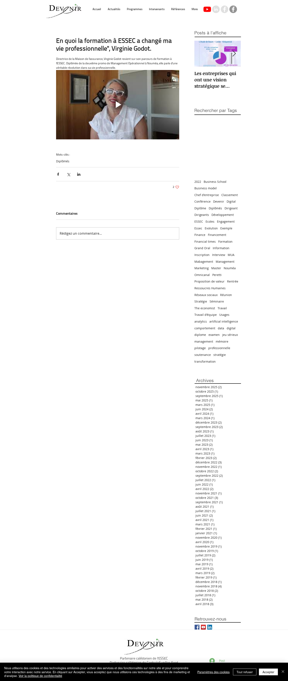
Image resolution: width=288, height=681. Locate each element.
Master (216, 268)
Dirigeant (231, 208)
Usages (224, 315)
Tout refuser (245, 672)
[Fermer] (282, 672)
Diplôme (200, 208)
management (203, 341)
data (221, 328)
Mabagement (203, 262)
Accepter (268, 672)
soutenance (202, 355)
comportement (204, 328)
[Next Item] (234, 54)
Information (221, 248)
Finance (199, 235)
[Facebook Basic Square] (197, 627)
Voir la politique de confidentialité (40, 676)
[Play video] (117, 104)
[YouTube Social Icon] (203, 627)
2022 (197, 182)
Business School (215, 182)
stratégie (219, 355)
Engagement (226, 221)
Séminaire (217, 301)
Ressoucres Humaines (210, 288)
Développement (222, 215)
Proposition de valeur (209, 281)
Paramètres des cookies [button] (213, 672)
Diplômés (62, 161)
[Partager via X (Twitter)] (68, 174)
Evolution (211, 228)
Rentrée (232, 281)
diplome (200, 335)
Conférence (202, 201)
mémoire (222, 341)
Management (225, 262)
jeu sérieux (230, 335)
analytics (200, 321)
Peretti (217, 275)
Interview (218, 255)
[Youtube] (207, 9)
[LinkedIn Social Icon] (209, 627)
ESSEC (198, 221)
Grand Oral (202, 248)
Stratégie (200, 301)
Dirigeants (201, 215)
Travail (222, 308)
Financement (217, 235)
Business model (205, 188)
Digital (231, 201)
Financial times (205, 242)
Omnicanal (202, 275)
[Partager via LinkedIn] (79, 174)
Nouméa (230, 268)
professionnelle (219, 348)
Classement (229, 195)
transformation (205, 361)
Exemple (226, 228)
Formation (225, 242)
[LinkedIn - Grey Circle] (216, 9)
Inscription (202, 255)
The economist (204, 308)
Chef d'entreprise (206, 195)
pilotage (200, 348)
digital (231, 328)
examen (214, 335)
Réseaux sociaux (206, 295)
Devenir (218, 201)
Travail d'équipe (205, 315)
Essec (198, 228)
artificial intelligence (223, 321)
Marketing (201, 268)
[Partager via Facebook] (58, 174)
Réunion (226, 295)
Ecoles (210, 221)
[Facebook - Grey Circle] (224, 9)
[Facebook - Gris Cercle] (233, 9)
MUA (231, 255)
